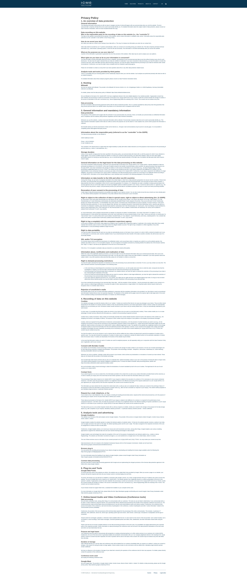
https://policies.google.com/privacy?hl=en (91, 493)
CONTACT (155, 3)
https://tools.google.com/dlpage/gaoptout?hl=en (93, 451)
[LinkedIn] (166, 4)
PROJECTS (141, 3)
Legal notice (163, 572)
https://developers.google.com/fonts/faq (126, 491)
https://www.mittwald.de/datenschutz (120, 92)
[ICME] (86, 3)
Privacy (155, 572)
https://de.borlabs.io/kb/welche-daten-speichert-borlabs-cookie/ (97, 363)
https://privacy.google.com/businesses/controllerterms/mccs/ (96, 444)
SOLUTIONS (133, 3)
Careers (149, 572)
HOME (126, 3)
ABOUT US (148, 3)
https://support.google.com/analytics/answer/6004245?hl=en (96, 457)
